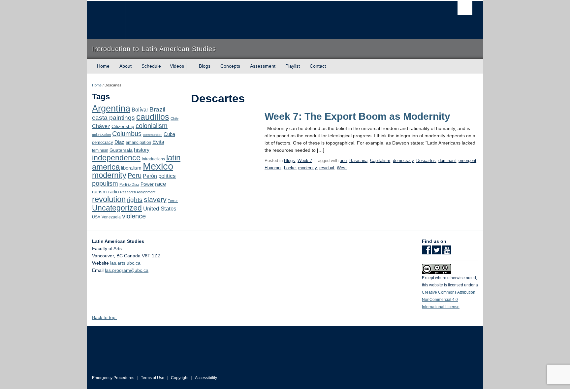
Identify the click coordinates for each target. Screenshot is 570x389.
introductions (153, 159)
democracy (102, 142)
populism (105, 183)
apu (343, 160)
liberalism (131, 168)
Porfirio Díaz (129, 184)
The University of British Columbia (106, 20)
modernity (109, 175)
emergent (467, 160)
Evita (158, 142)
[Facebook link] (426, 252)
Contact (318, 66)
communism (152, 135)
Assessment (262, 66)
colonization (101, 135)
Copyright (179, 377)
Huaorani (273, 167)
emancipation (138, 142)
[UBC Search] (465, 8)
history (141, 150)
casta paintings (113, 117)
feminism (100, 150)
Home (103, 66)
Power (147, 184)
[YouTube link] (446, 252)
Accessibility (206, 377)
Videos (177, 66)
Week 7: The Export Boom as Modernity (357, 116)
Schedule (151, 66)
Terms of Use (152, 377)
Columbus (127, 133)
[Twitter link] (436, 252)
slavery (155, 199)
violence (134, 216)
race (160, 184)
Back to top (104, 317)
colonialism (152, 125)
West (342, 167)
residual (326, 167)
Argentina (111, 108)
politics (167, 176)
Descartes (426, 160)
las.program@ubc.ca (126, 270)
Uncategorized (117, 208)
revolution (109, 199)
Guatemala (121, 150)
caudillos (152, 117)
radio (113, 191)
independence (116, 157)
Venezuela (111, 217)
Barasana (358, 160)
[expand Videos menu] (190, 66)
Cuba (169, 134)
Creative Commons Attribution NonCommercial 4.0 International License (448, 299)
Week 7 (305, 160)
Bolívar (140, 110)
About (125, 66)
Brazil (157, 109)
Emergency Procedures (113, 377)
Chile (174, 118)
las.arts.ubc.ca (125, 263)
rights (134, 199)
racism (99, 191)
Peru (135, 175)
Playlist (292, 66)
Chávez (101, 126)
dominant (447, 160)
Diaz (119, 142)
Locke (290, 167)
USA (96, 217)
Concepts (230, 66)
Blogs (204, 66)
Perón (150, 176)
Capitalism (380, 160)
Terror (173, 201)
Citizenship (122, 126)
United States (159, 209)
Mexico (158, 166)
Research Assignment (137, 192)
